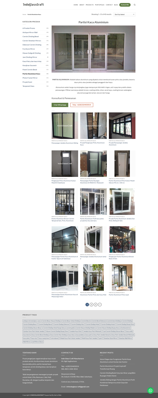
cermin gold (70, 328)
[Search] (134, 5)
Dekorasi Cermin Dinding (32, 45)
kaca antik (129, 331)
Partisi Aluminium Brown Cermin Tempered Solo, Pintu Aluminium (63, 220)
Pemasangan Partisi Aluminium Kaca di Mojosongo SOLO (65, 295)
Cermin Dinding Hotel (92, 324)
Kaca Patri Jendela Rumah (102, 335)
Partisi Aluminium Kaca (31, 74)
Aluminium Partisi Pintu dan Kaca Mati (93, 295)
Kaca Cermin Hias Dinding (58, 335)
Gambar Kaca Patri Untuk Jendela (33, 331)
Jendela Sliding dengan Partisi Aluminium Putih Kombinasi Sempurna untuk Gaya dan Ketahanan (117, 382)
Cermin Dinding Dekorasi (61, 324)
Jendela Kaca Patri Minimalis (92, 331)
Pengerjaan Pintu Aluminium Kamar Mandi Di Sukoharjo (64, 182)
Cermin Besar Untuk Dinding (71, 321)
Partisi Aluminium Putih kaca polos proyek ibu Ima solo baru (92, 220)
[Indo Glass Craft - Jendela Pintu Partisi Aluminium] (33, 5)
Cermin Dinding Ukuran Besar (32, 328)
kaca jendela (80, 335)
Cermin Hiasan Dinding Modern (85, 328)
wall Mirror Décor (37, 342)
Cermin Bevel (86, 321)
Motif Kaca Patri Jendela (89, 338)
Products (90, 5)
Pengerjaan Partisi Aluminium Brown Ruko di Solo (121, 258)
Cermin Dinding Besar (30, 324)
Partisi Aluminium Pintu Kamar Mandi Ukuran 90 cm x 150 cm (122, 182)
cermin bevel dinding (114, 321)
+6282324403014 (72, 366)
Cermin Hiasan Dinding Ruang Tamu (108, 328)
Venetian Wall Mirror (125, 338)
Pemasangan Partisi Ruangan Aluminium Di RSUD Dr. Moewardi (92, 182)
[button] (150, 390)
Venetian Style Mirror (110, 338)
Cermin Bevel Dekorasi (99, 321)
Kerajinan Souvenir (30, 65)
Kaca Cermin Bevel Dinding (40, 335)
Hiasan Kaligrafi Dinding (32, 53)
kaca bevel (26, 335)
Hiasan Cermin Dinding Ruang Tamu (57, 331)
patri (100, 338)
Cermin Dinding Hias (77, 324)
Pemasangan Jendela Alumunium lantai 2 (93, 258)
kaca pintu (26, 338)
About (81, 5)
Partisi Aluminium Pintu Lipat (119, 295)
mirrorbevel (54, 338)
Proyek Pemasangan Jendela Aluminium (118, 144)
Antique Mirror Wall (30, 32)
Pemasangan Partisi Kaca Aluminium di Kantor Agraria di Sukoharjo (65, 258)
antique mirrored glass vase (31, 321)
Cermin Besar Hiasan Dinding (51, 321)
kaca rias (34, 338)
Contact (109, 5)
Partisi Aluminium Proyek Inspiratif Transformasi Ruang (113, 367)
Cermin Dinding (127, 321)
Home (76, 5)
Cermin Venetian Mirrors (32, 41)
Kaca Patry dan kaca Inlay (32, 61)
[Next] (100, 304)
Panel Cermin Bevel (30, 69)
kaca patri (89, 335)
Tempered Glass (28, 86)
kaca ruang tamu (44, 338)
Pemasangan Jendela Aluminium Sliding (65, 143)
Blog (116, 5)
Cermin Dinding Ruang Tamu (125, 324)
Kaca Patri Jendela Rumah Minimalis (123, 335)
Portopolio (99, 5)
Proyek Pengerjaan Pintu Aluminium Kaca (92, 144)
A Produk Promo (29, 28)
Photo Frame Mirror (30, 78)
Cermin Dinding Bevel (31, 36)
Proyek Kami (27, 82)
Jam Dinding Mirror (30, 57)
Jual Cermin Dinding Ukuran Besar (113, 331)
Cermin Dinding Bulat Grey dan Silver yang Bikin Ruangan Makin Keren (117, 374)
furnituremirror (125, 328)
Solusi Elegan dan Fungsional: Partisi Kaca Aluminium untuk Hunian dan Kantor (115, 360)
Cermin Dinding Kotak (108, 324)
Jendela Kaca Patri (76, 331)
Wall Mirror (26, 342)
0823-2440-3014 (71, 369)
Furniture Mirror (29, 49)
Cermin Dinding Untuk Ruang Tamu (54, 328)
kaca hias (71, 335)
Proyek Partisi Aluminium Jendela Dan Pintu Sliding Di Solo (122, 220)
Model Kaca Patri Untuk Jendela (70, 338)
